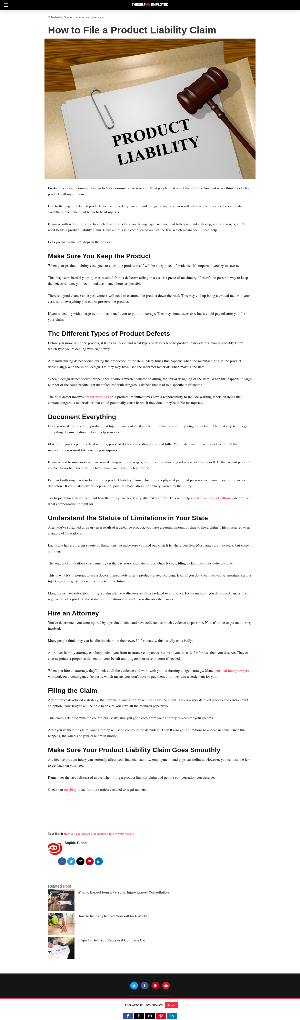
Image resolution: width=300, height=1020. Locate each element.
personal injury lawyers (231, 670)
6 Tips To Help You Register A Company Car (112, 940)
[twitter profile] (134, 985)
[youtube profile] (166, 985)
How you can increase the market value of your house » (99, 834)
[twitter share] (71, 861)
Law (86, 17)
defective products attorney (213, 497)
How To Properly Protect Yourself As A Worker (113, 916)
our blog (70, 789)
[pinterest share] (90, 861)
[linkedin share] (99, 861)
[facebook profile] (145, 985)
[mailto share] (80, 861)
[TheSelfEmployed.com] (150, 3)
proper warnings (97, 396)
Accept (171, 1005)
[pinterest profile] (155, 985)
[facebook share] (62, 861)
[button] (128, 1016)
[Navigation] (5, 5)
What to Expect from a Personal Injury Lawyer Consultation (123, 892)
